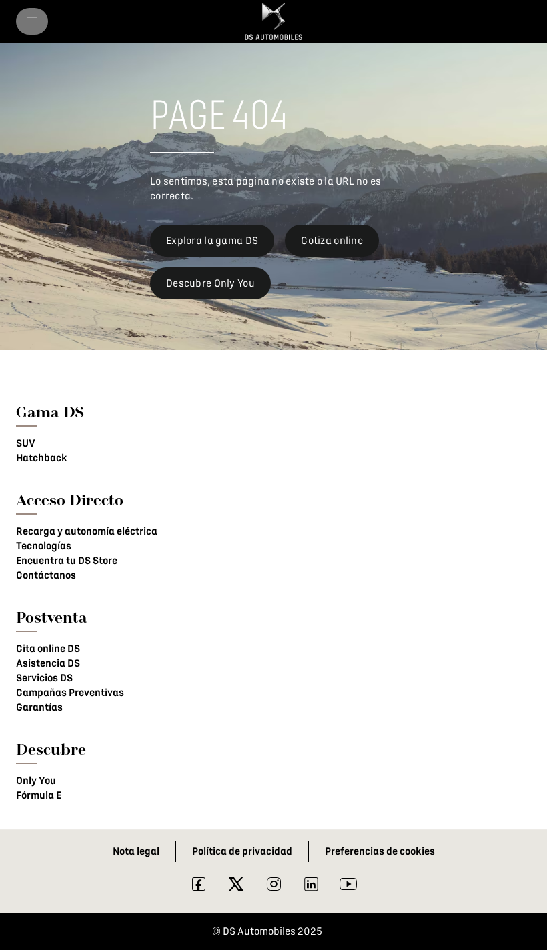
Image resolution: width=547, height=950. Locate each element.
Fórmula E (38, 795)
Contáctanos (46, 575)
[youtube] (348, 887)
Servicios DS (44, 678)
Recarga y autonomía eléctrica (86, 531)
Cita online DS (48, 649)
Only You (36, 781)
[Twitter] (236, 887)
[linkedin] (311, 887)
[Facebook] (198, 887)
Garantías (39, 707)
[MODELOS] (32, 21)
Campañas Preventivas (70, 693)
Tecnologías (43, 546)
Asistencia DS (48, 663)
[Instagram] (273, 887)
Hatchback (41, 458)
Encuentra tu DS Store (66, 561)
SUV (25, 443)
